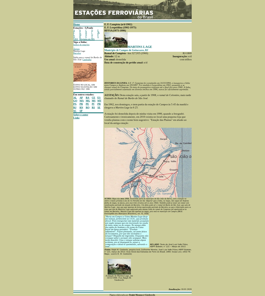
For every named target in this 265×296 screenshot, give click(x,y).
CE (93, 97)
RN (81, 107)
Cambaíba (86, 60)
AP (81, 97)
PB (81, 104)
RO (87, 107)
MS (93, 100)
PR (99, 104)
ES (98, 97)
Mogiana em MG (87, 39)
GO (75, 100)
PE (87, 104)
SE (98, 107)
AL (75, 97)
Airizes (76, 49)
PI (93, 104)
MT (99, 100)
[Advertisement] (85, 177)
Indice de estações (81, 45)
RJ (74, 107)
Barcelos (77, 53)
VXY (75, 39)
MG (88, 100)
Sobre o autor (80, 114)
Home (76, 24)
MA (82, 100)
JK (98, 33)
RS (93, 107)
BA (87, 97)
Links (76, 117)
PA (74, 104)
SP (81, 110)
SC (74, 110)
